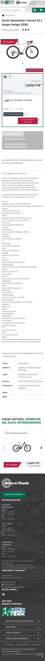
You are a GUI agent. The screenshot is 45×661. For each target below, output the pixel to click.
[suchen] (27, 10)
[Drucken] (23, 30)
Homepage (9, 644)
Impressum (35, 644)
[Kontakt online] (42, 3)
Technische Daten (14, 139)
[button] (22, 63)
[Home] (16, 2)
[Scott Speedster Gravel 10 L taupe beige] (22, 50)
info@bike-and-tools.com (13, 587)
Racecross (10, 15)
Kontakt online (22, 644)
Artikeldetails (12, 134)
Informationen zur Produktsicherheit (15, 145)
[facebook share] (26, 30)
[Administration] (42, 657)
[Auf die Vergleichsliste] (5, 77)
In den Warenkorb (13, 114)
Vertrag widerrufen (14, 494)
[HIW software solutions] (39, 654)
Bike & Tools (21, 654)
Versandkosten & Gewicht (21, 93)
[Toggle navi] (2, 2)
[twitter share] (28, 30)
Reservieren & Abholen (28, 120)
